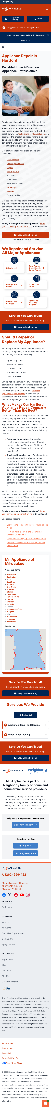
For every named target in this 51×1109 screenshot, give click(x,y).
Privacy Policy (7, 1048)
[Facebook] (4, 895)
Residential (27, 715)
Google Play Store (27, 853)
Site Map (6, 976)
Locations (6, 970)
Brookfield (11, 574)
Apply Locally (8, 944)
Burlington (11, 577)
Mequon (10, 612)
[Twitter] (10, 895)
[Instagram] (28, 895)
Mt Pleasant (12, 617)
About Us (6, 927)
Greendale (11, 594)
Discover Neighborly (23, 825)
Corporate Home (10, 981)
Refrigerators (13, 171)
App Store (27, 845)
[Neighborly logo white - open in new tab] (8, 2)
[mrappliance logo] (25, 868)
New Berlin (11, 621)
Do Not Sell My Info (10, 1058)
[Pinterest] (16, 895)
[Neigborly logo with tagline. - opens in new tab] (38, 771)
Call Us (39, 19)
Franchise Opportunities (13, 933)
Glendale (10, 592)
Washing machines (15, 163)
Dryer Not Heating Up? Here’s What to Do (26, 538)
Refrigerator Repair (11, 285)
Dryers (10, 167)
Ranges (10, 191)
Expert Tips (7, 959)
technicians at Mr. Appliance (31, 134)
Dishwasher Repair (34, 285)
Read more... (11, 626)
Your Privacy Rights (14, 1063)
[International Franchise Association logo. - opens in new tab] (6, 988)
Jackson (10, 602)
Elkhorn (10, 584)
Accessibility (7, 1053)
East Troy (11, 582)
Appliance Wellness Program (33, 302)
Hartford (10, 599)
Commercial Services (11, 302)
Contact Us (7, 939)
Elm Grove (11, 587)
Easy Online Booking (15, 19)
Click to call (11, 268)
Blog (4, 965)
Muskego (11, 619)
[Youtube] (22, 895)
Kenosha (10, 604)
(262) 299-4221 (16, 874)
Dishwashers (13, 159)
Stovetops (12, 187)
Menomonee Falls (14, 609)
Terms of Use (7, 1043)
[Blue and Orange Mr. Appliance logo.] (13, 771)
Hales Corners (13, 597)
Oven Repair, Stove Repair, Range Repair (34, 268)
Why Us (5, 922)
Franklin (10, 589)
